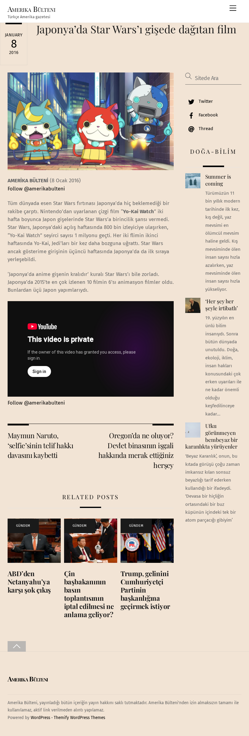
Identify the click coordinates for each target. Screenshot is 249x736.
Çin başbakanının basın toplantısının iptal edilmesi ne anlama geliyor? (89, 594)
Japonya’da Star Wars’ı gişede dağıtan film (136, 29)
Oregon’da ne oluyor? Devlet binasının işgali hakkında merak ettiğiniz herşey (136, 450)
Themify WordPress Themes (79, 717)
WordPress (40, 717)
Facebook (207, 115)
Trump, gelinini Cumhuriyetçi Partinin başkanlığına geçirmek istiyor (145, 590)
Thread (205, 128)
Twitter (205, 101)
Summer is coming (218, 180)
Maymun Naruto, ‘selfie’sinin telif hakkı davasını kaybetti (40, 445)
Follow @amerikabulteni (36, 189)
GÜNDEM (23, 526)
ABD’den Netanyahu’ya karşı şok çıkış (29, 581)
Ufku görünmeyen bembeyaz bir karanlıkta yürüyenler (211, 436)
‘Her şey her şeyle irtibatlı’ (221, 304)
